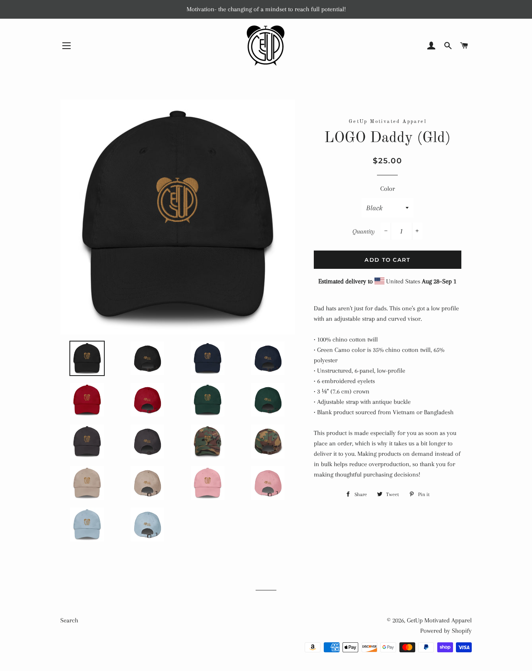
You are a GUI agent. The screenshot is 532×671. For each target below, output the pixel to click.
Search (69, 620)
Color (387, 188)
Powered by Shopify (446, 630)
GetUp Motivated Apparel (439, 620)
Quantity (363, 231)
